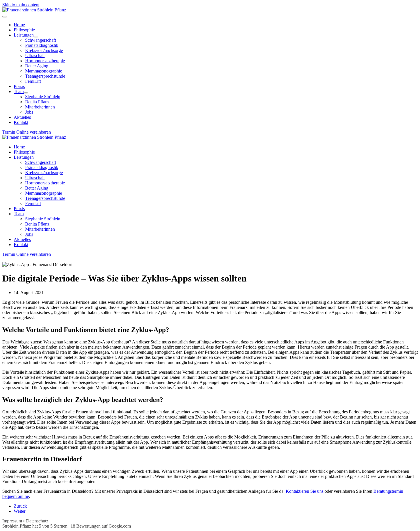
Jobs (29, 234)
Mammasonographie (43, 193)
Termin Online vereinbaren (26, 132)
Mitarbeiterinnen (40, 229)
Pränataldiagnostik (41, 167)
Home (19, 146)
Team (19, 213)
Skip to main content (20, 4)
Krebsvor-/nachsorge (44, 172)
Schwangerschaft (40, 162)
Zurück (20, 506)
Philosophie (24, 152)
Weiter (19, 511)
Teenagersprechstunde (45, 198)
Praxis (19, 208)
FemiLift (33, 203)
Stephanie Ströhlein (42, 218)
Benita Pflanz (37, 224)
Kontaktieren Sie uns (304, 491)
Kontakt (21, 244)
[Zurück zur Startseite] (34, 9)
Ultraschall (35, 177)
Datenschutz (37, 520)
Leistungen (24, 157)
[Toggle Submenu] (36, 36)
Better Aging (36, 188)
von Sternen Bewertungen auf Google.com (66, 526)
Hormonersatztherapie (45, 182)
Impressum (12, 520)
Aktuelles (22, 239)
